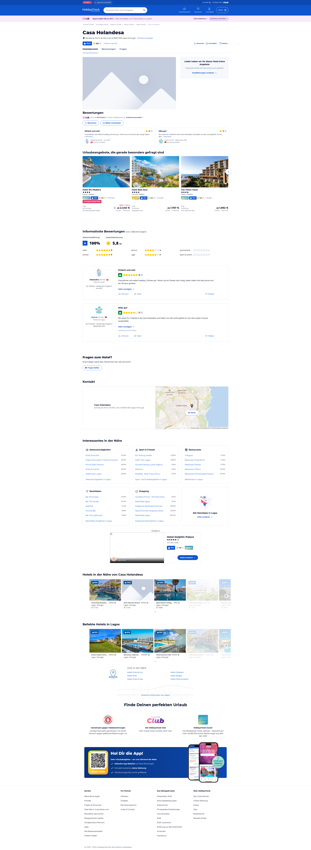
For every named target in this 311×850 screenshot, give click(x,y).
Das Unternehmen (201, 796)
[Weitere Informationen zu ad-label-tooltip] (159, 531)
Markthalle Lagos (142, 501)
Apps (86, 827)
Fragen (123, 49)
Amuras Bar (91, 511)
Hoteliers (124, 796)
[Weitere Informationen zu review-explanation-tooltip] (116, 43)
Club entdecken (200, 19)
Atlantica (139, 469)
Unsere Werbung (200, 801)
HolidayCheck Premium (94, 822)
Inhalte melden (90, 836)
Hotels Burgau (176, 675)
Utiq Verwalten (163, 814)
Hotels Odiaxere (177, 672)
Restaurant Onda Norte (195, 460)
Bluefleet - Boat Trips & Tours (147, 474)
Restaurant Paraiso (193, 465)
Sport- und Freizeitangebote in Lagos (151, 479)
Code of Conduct (128, 809)
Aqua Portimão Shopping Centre (149, 511)
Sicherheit (161, 831)
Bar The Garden (92, 501)
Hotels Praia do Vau (135, 679)
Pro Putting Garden (143, 455)
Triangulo (189, 455)
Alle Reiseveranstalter (93, 831)
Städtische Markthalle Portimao (148, 506)
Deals (86, 2)
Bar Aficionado (92, 497)
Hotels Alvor (132, 675)
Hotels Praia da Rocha (179, 679)
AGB (159, 818)
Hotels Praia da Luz (135, 672)
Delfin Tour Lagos (142, 460)
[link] (184, 10)
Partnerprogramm (129, 805)
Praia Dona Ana (92, 455)
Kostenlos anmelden (218, 19)
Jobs (195, 809)
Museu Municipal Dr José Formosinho (102, 460)
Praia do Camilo (92, 469)
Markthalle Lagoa (142, 515)
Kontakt (205, 2)
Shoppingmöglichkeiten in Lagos (149, 521)
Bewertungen (109, 49)
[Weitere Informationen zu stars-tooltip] (178, 540)
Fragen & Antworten (93, 805)
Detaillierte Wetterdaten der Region (155, 695)
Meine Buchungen (92, 796)
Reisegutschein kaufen (94, 818)
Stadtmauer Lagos (93, 474)
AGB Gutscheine (164, 822)
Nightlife (89, 506)
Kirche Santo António (95, 465)
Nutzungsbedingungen (167, 801)
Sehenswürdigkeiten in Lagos (98, 479)
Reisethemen (198, 814)
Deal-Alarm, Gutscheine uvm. (96, 809)
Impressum (162, 836)
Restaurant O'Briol (193, 469)
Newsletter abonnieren (94, 814)
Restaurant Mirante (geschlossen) (199, 474)
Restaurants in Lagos (194, 479)
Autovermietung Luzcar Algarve (149, 465)
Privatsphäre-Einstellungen (168, 809)
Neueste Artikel (199, 818)
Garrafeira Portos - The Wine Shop (149, 497)
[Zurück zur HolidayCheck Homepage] (91, 10)
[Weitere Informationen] (115, 208)
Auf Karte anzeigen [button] (145, 38)
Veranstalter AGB (164, 796)
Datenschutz (162, 805)
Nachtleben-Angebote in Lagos (99, 521)
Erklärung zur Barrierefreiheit (169, 827)
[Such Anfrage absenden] (144, 10)
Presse (196, 805)
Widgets (124, 801)
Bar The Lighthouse (94, 515)
